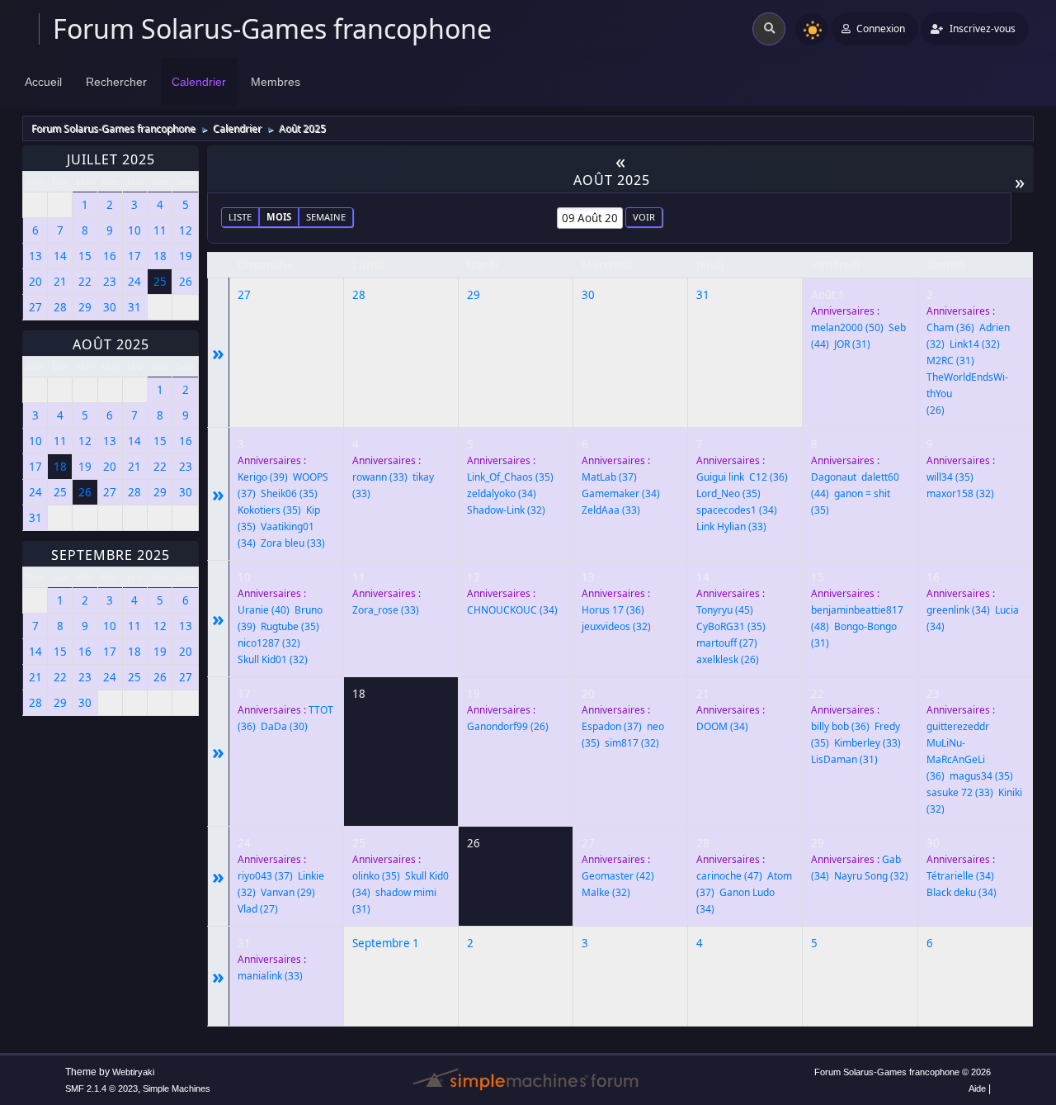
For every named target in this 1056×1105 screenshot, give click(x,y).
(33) (293, 543)
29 (473, 294)
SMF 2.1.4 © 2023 (101, 1088)
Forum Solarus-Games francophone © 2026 (902, 1072)
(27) (726, 643)
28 (358, 294)
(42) (618, 876)
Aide (977, 1088)
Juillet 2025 (111, 159)
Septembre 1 (385, 943)
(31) (852, 344)
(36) (950, 327)
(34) (501, 493)
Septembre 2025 (110, 555)
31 (703, 294)
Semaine (326, 217)
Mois (278, 217)
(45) (724, 610)
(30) (284, 726)
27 (244, 294)
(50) (847, 327)
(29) (288, 892)
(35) (289, 493)
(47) (729, 876)
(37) (609, 477)
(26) (727, 659)
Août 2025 (111, 344)
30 (588, 294)
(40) (264, 610)
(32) (975, 344)
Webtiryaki (133, 1072)
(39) (263, 477)
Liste (240, 217)
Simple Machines (176, 1088)
